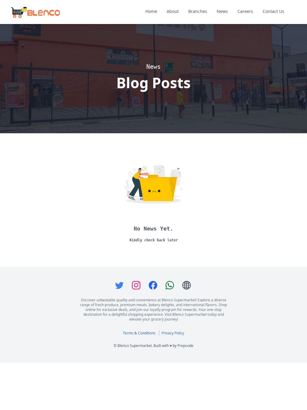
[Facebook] (153, 286)
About (173, 11)
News (222, 11)
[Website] (187, 286)
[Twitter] (120, 286)
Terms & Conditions (139, 333)
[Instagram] (137, 286)
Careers (245, 11)
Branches (197, 11)
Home (151, 11)
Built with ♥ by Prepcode (173, 345)
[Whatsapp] (170, 286)
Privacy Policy (173, 333)
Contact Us (273, 11)
